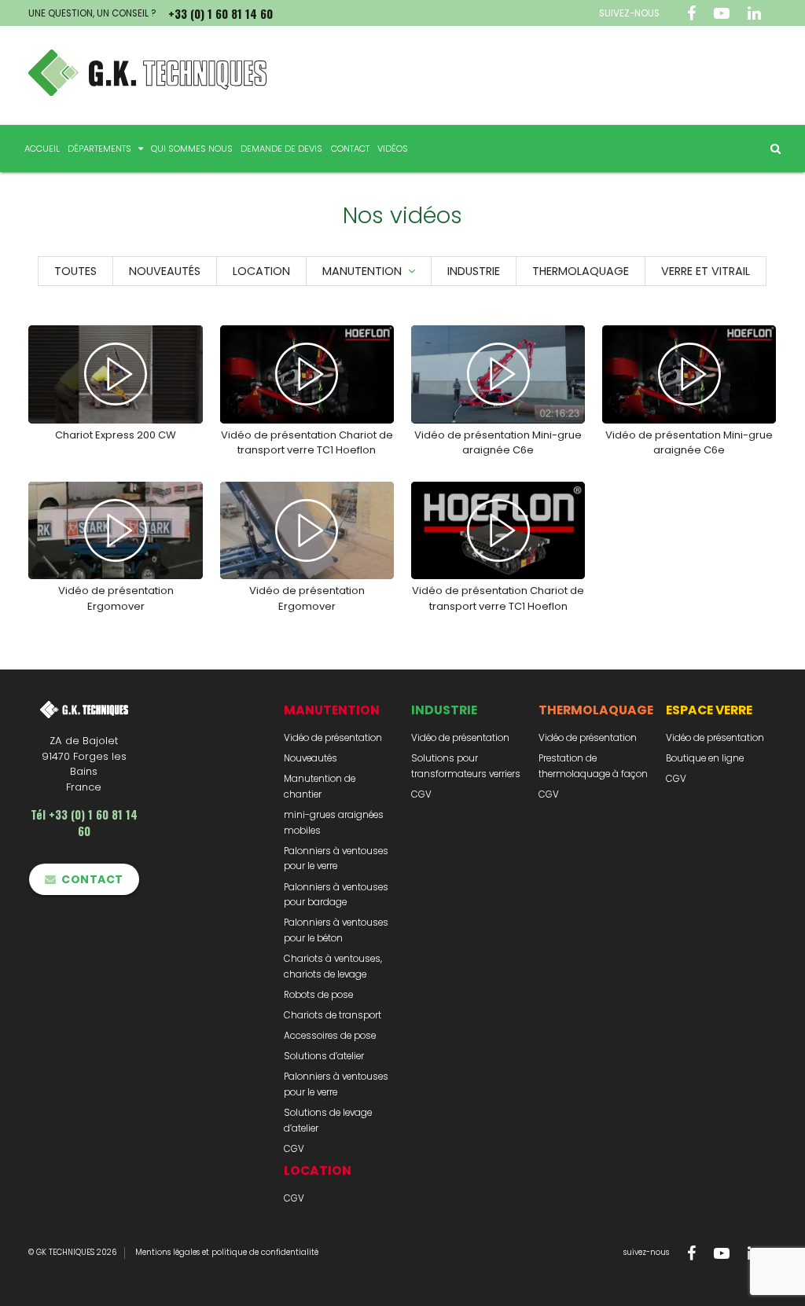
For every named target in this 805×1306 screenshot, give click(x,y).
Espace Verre (709, 710)
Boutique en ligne (705, 758)
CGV (294, 1149)
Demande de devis (281, 148)
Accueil (42, 148)
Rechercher (770, 148)
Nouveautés (164, 271)
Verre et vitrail (705, 271)
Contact (350, 148)
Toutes (75, 271)
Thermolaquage (580, 271)
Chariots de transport (332, 1015)
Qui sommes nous (192, 148)
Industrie (473, 271)
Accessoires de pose (330, 1035)
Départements (99, 148)
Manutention (362, 271)
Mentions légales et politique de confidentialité (226, 1252)
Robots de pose (318, 995)
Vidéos (392, 148)
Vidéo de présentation (333, 738)
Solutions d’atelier (324, 1056)
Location (261, 271)
